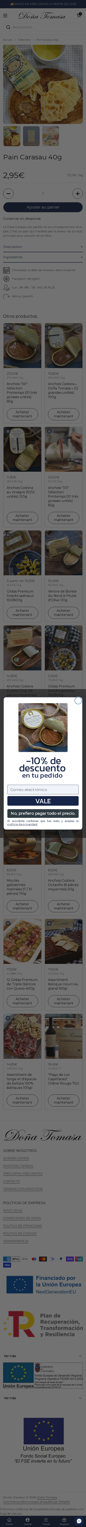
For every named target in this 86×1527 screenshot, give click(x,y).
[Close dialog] (78, 700)
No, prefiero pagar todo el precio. (43, 813)
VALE (43, 801)
